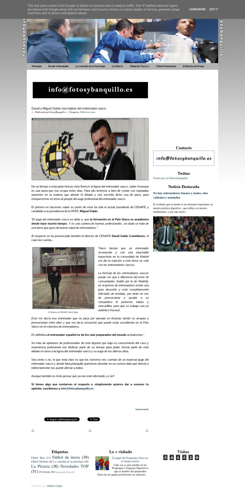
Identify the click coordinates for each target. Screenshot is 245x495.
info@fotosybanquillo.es (77, 388)
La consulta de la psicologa (68, 461)
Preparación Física (63, 472)
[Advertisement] (183, 113)
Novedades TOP (74, 466)
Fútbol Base (38, 457)
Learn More (197, 9)
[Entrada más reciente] (33, 431)
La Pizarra (40, 466)
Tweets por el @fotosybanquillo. (170, 178)
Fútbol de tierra (87, 112)
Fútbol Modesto (39, 461)
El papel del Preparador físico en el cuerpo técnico (130, 459)
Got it (213, 9)
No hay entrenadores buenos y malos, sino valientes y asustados (180, 195)
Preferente (44, 472)
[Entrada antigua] (147, 431)
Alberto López (54, 486)
